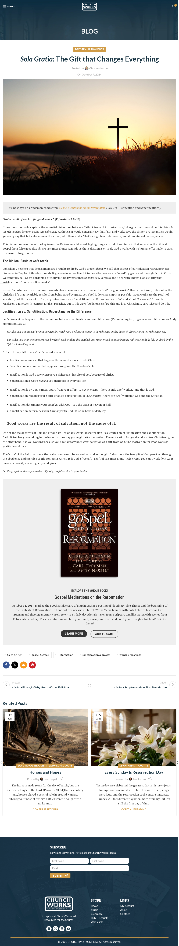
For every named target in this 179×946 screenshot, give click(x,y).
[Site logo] (89, 6)
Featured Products (60, 765)
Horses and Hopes (45, 772)
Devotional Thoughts (89, 49)
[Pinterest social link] (32, 664)
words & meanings (130, 654)
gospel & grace (40, 654)
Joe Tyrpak (51, 779)
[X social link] (14, 664)
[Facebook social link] (6, 664)
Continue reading (45, 809)
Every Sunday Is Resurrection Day (133, 772)
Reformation (65, 654)
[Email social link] (23, 664)
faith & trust (15, 654)
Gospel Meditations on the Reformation (89, 597)
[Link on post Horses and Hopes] (45, 737)
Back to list (89, 684)
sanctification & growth (96, 654)
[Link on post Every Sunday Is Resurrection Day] (133, 737)
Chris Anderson (98, 68)
